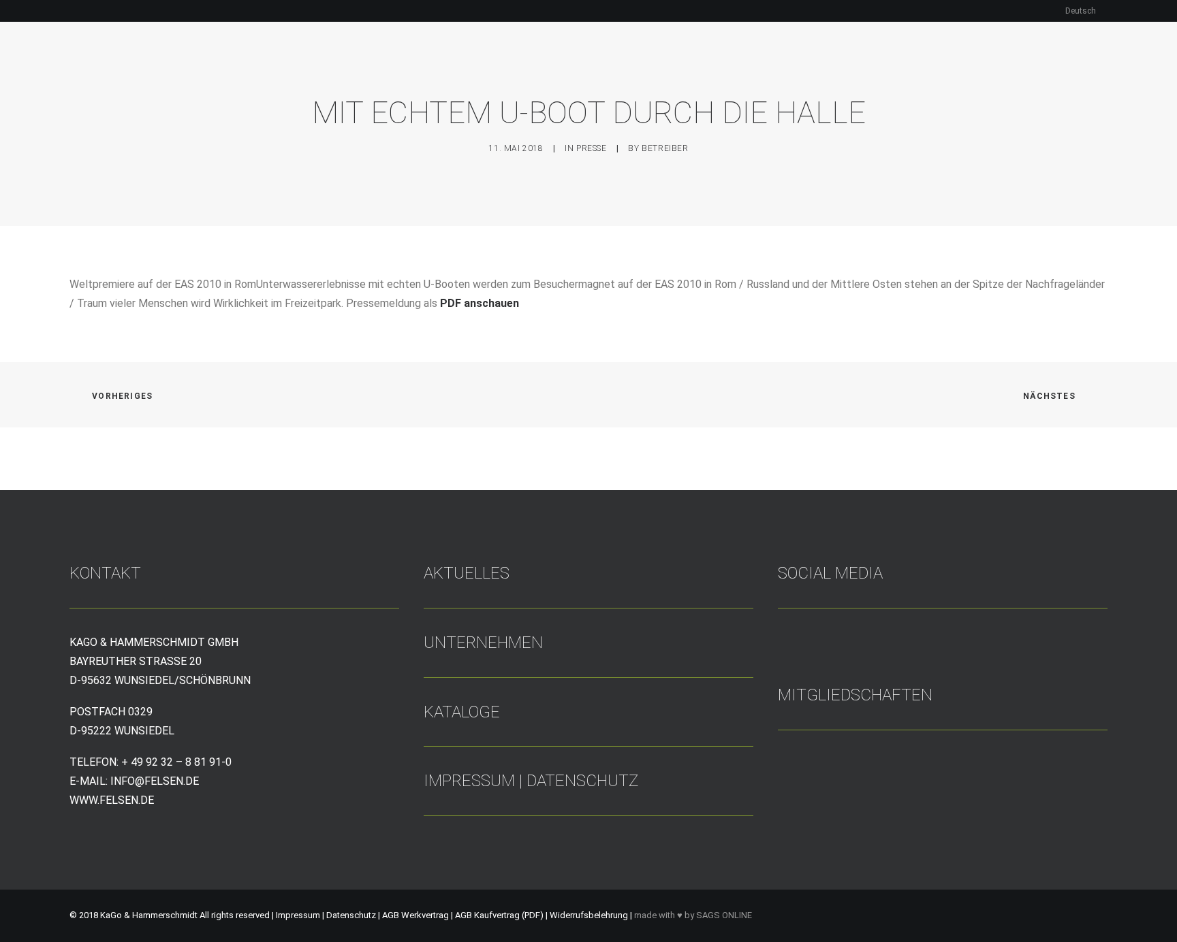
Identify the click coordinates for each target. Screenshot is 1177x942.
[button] (1095, 71)
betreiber (665, 148)
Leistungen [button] (637, 70)
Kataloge (840, 70)
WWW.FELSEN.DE (111, 800)
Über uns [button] (540, 70)
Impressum (469, 780)
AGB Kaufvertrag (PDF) (500, 915)
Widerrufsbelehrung (589, 915)
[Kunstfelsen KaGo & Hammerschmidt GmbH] (150, 70)
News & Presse (934, 70)
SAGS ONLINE (724, 915)
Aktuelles (466, 573)
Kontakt (1039, 70)
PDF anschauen (479, 303)
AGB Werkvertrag (416, 915)
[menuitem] (1086, 11)
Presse (591, 148)
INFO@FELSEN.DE (154, 781)
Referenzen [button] (742, 70)
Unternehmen (483, 642)
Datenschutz (582, 780)
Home (474, 70)
